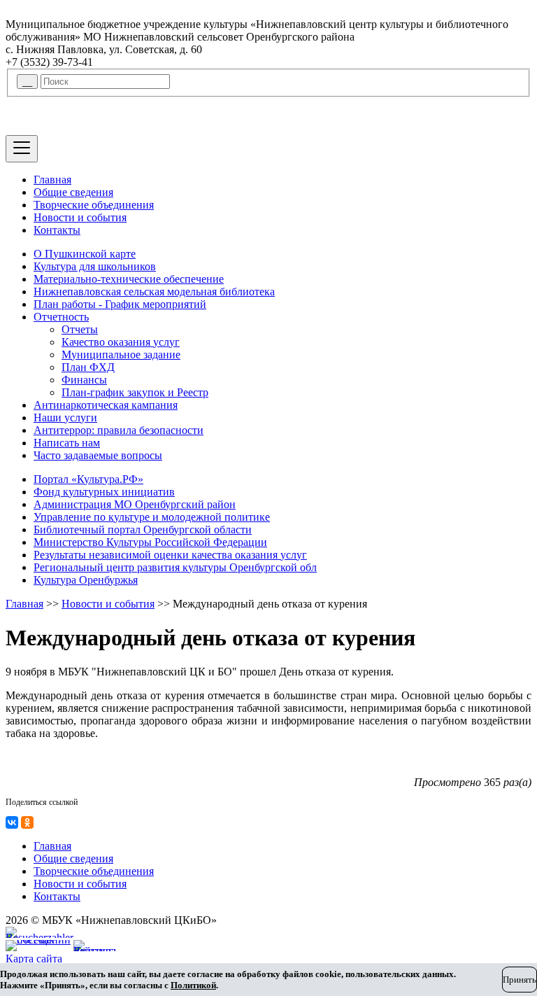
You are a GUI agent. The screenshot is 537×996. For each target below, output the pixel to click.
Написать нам (67, 443)
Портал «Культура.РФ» (88, 479)
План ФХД (88, 367)
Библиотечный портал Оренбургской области (143, 529)
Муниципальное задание (121, 354)
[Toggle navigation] (22, 148)
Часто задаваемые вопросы (98, 455)
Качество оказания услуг (121, 342)
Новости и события (80, 217)
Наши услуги (65, 417)
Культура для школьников (95, 266)
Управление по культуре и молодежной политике (152, 517)
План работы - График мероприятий (120, 304)
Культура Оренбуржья (86, 580)
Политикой (193, 985)
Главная (52, 179)
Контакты (57, 230)
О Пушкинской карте (85, 254)
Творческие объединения (94, 205)
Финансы (84, 380)
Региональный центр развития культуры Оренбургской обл (175, 567)
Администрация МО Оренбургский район (135, 504)
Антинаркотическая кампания (106, 405)
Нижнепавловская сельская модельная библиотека (154, 291)
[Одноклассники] (27, 822)
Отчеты (80, 329)
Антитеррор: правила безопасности (118, 430)
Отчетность (61, 317)
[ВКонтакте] (12, 822)
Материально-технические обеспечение (129, 279)
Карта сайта (34, 959)
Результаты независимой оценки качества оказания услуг (170, 555)
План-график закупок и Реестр (135, 392)
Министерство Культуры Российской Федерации (150, 542)
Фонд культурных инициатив (104, 492)
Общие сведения (73, 192)
